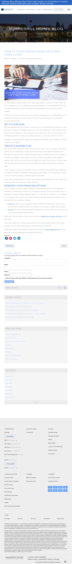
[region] (36, 2)
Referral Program (52, 450)
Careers (6, 502)
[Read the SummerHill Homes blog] (65, 490)
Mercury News (10, 348)
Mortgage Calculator (53, 436)
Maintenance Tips (31, 481)
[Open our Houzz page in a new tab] (55, 490)
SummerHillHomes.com (52, 229)
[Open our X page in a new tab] (60, 487)
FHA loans (11, 204)
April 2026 (9, 390)
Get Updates (59, 9)
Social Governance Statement (12, 506)
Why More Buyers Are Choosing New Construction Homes (22, 310)
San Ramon (47, 518)
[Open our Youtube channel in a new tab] (50, 490)
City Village (12, 444)
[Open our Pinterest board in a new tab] (60, 490)
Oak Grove (12, 447)
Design (50, 439)
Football (8, 345)
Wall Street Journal (11, 359)
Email (6, 271)
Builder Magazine (11, 338)
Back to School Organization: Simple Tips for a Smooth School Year (25, 303)
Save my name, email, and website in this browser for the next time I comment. (29, 278)
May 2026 (9, 386)
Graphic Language (55, 562)
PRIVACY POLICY (33, 559)
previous (10, 246)
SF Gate (8, 352)
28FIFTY (10, 440)
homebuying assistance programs (51, 216)
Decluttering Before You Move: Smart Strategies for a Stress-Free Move (26, 313)
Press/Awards (8, 492)
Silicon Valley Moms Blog (13, 355)
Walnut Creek (60, 518)
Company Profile (48, 9)
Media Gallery (52, 443)
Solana (10, 468)
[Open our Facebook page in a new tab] (50, 487)
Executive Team (8, 485)
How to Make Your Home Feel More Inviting (18, 306)
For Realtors (51, 454)
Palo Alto (20, 518)
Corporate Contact (53, 481)
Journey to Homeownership (55, 446)
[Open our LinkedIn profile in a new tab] (65, 487)
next (63, 246)
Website (6, 275)
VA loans (11, 209)
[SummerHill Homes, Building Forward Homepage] (7, 9)
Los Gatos (7, 518)
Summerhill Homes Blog (36, 29)
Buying (39, 9)
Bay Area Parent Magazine (13, 334)
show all (36, 402)
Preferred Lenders (53, 432)
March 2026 (9, 393)
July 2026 (9, 379)
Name (6, 264)
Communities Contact (54, 477)
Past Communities (9, 488)
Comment (7, 258)
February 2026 (10, 397)
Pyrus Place (11, 451)
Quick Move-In (31, 9)
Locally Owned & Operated (11, 481)
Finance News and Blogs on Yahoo (15, 341)
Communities (21, 9)
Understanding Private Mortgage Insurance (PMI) (20, 317)
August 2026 (9, 376)
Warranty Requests (31, 477)
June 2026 (9, 383)
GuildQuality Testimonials (11, 495)
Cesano (10, 460)
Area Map (6, 432)
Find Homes (29, 432)
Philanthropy (7, 499)
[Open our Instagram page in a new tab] (55, 487)
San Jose (33, 518)
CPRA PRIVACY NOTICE (46, 559)
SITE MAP (56, 559)
